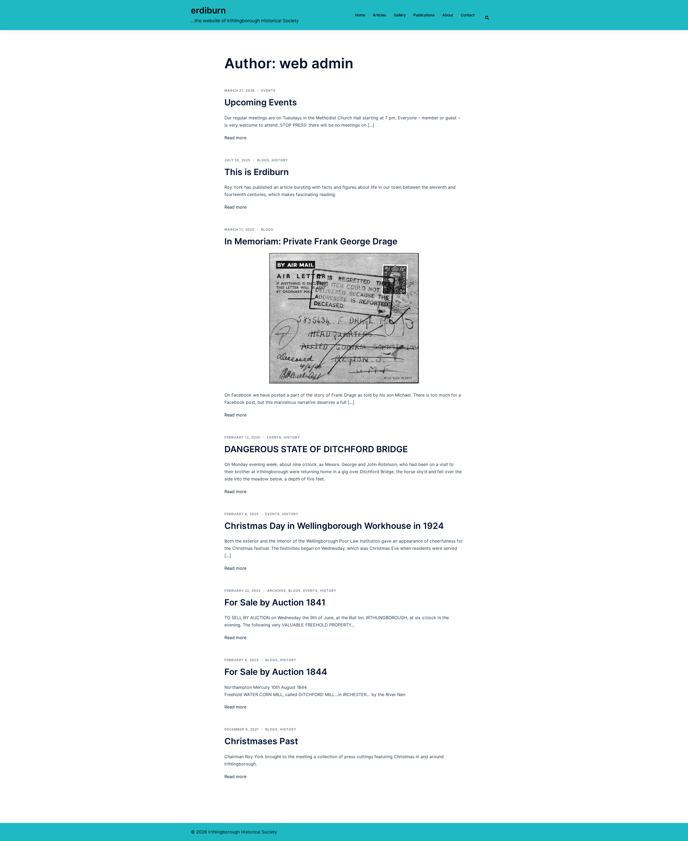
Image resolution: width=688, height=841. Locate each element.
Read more (235, 137)
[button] (491, 15)
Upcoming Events (260, 102)
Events (268, 90)
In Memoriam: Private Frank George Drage (310, 241)
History (280, 160)
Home (360, 15)
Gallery (400, 15)
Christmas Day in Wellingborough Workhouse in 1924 (334, 526)
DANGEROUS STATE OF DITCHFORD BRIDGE (316, 449)
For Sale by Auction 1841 (274, 602)
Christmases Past (261, 741)
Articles (379, 15)
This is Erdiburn (256, 172)
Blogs (263, 160)
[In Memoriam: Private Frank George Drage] (344, 317)
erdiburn (208, 10)
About (447, 15)
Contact (468, 15)
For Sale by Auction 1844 (275, 672)
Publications (424, 15)
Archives (276, 591)
